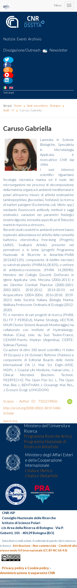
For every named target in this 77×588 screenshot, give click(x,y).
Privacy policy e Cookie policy (25, 568)
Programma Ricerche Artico (48, 436)
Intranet (8, 92)
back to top (10, 421)
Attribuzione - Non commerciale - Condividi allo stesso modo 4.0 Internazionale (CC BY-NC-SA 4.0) (38, 548)
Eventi (22, 39)
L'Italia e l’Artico (38, 470)
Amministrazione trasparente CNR (27, 573)
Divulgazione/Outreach (21, 50)
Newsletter (58, 50)
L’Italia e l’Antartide (41, 475)
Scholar (8, 413)
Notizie (9, 39)
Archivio (34, 39)
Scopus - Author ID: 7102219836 (30, 401)
